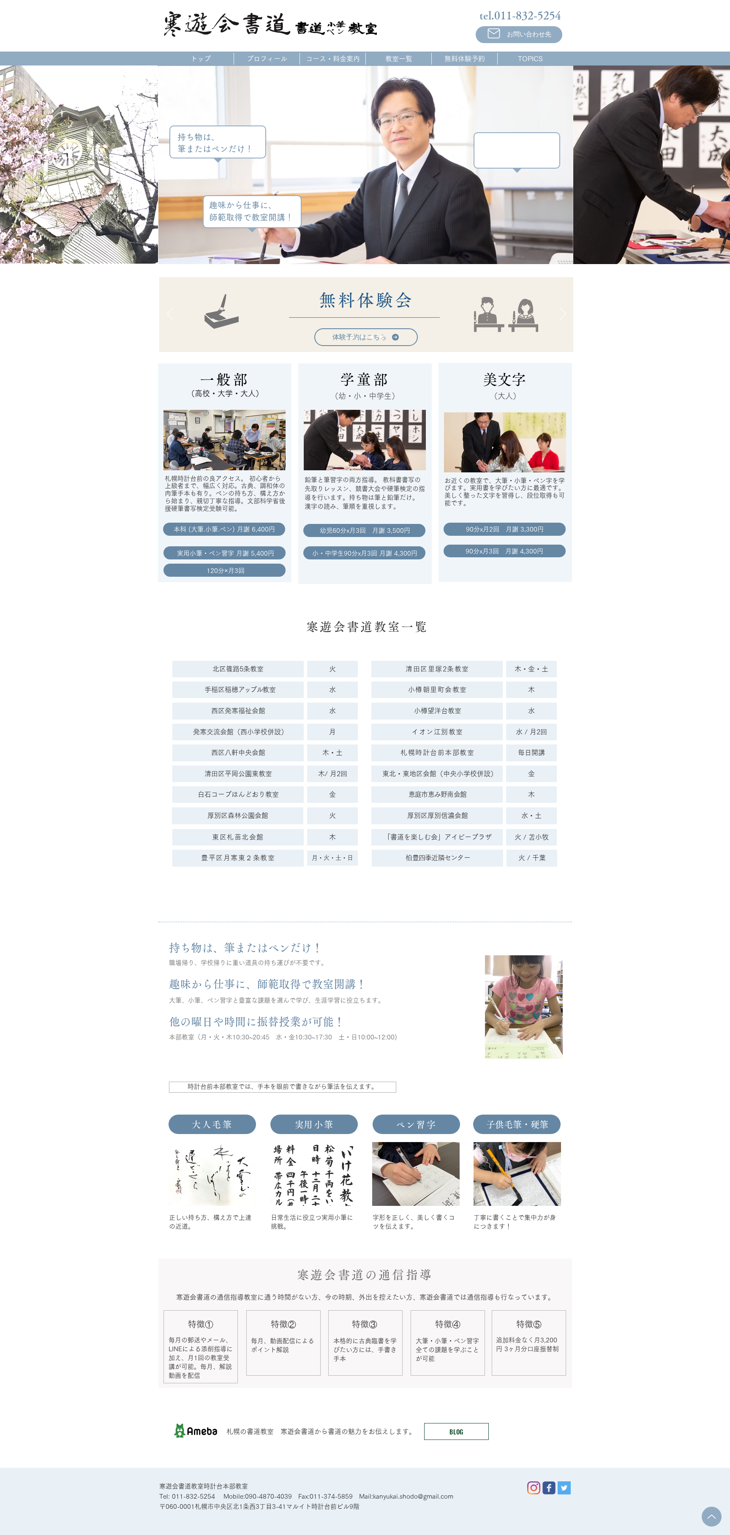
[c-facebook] (549, 1487)
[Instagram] (533, 1487)
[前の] (170, 314)
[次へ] (563, 314)
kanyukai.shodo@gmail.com (413, 1496)
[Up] (712, 1517)
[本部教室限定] (362, 336)
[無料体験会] (352, 337)
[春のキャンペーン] (371, 336)
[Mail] (493, 33)
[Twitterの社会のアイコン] (564, 1487)
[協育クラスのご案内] (381, 336)
